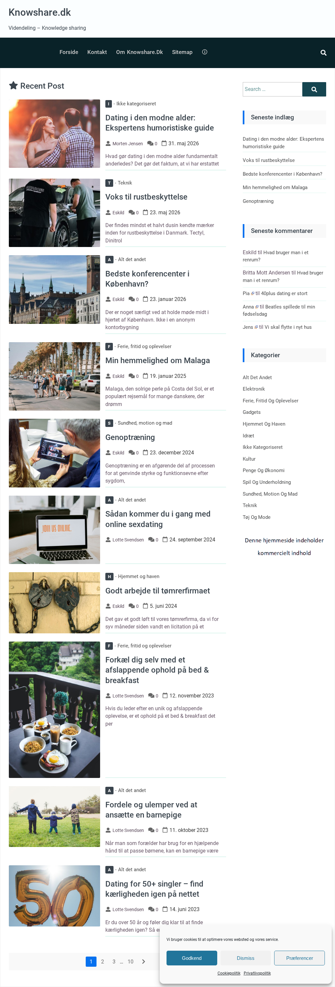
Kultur (249, 459)
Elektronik (254, 389)
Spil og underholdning (267, 482)
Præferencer (299, 958)
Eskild (118, 212)
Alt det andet (127, 259)
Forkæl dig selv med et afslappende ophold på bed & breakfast (157, 670)
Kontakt (97, 52)
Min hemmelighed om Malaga (157, 360)
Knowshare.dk (40, 12)
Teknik (120, 183)
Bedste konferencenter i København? (282, 174)
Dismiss (246, 958)
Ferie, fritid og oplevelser (139, 346)
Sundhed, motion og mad (140, 423)
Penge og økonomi (264, 470)
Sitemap (182, 52)
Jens (248, 327)
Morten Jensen (128, 143)
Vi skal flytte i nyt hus (288, 327)
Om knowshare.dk (139, 52)
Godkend (192, 958)
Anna (248, 307)
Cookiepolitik (229, 973)
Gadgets (252, 412)
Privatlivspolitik (257, 973)
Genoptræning (130, 437)
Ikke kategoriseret (132, 104)
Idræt (248, 436)
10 (130, 962)
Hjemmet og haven (133, 576)
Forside (69, 52)
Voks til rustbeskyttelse (146, 197)
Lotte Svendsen (128, 539)
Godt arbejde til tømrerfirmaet (157, 590)
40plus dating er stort (284, 293)
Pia (246, 293)
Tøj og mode (257, 517)
